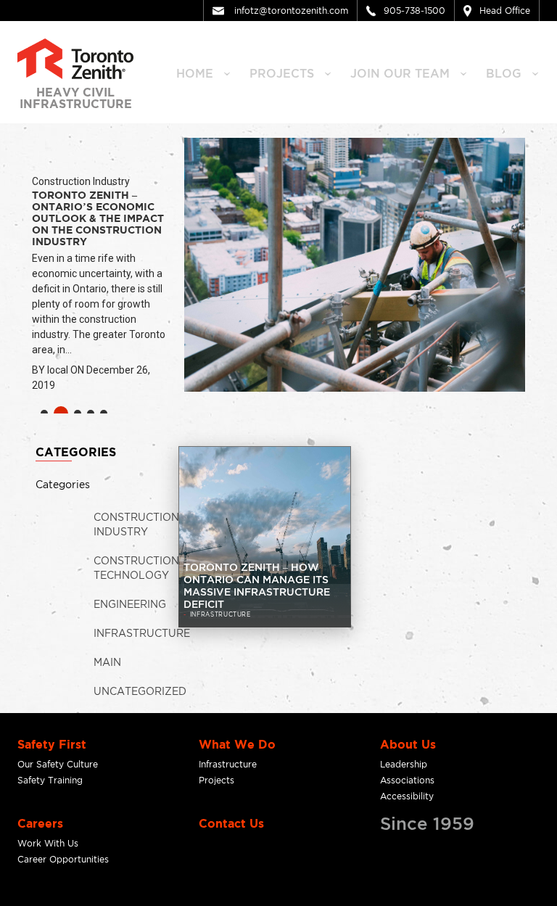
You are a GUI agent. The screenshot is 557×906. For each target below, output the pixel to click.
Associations (407, 780)
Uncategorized (140, 690)
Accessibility (407, 796)
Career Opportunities (63, 859)
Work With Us (47, 843)
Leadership (403, 764)
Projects (216, 780)
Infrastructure (142, 632)
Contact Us (231, 823)
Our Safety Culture (57, 764)
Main (107, 661)
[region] (278, 280)
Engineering (130, 603)
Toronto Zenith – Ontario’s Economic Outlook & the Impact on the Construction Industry (98, 218)
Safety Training (50, 780)
